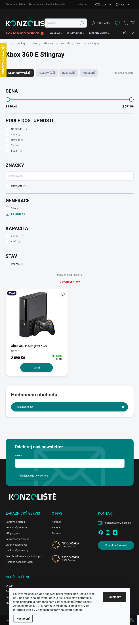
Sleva (15, 134)
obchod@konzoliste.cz (118, 522)
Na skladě (18, 129)
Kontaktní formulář (116, 545)
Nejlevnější (47, 72)
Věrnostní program (16, 527)
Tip (14, 145)
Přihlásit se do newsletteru (33, 475)
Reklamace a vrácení (40, 4)
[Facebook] (100, 532)
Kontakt (56, 521)
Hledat (82, 23)
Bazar (16, 150)
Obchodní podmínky (17, 550)
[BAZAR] (36, 316)
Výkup (9, 585)
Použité (17, 264)
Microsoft (18, 186)
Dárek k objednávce (16, 544)
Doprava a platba (15, 4)
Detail (36, 367)
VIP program (13, 533)
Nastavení (23, 618)
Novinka (17, 140)
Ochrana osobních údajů (19, 561)
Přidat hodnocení (24, 406)
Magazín (60, 4)
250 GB (17, 236)
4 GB (15, 241)
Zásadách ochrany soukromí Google (59, 610)
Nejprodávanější (19, 72)
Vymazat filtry (71, 282)
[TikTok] (115, 532)
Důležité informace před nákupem (24, 556)
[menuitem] (26, 33)
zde (28, 610)
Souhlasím (114, 597)
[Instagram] (108, 532)
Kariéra (56, 527)
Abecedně (89, 72)
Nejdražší (68, 72)
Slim (15, 208)
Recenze (56, 533)
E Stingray (19, 213)
